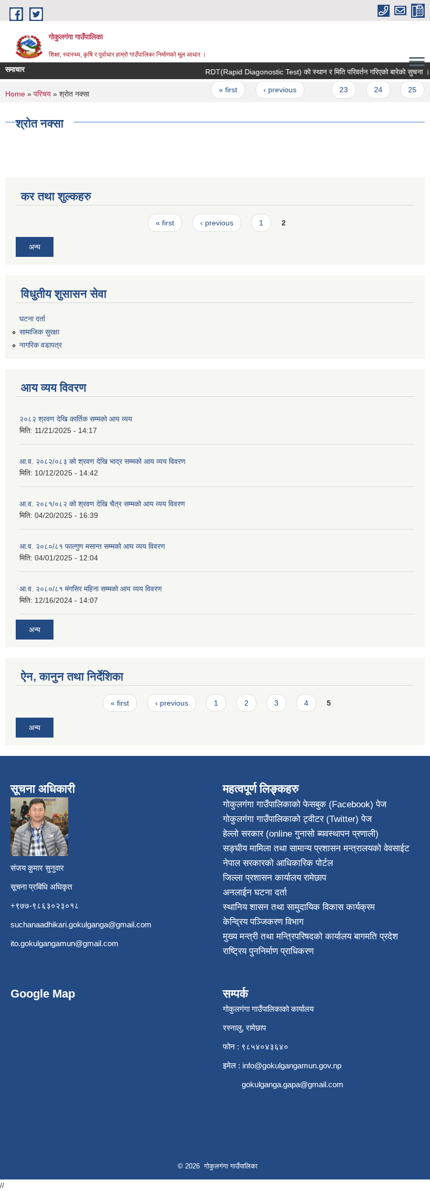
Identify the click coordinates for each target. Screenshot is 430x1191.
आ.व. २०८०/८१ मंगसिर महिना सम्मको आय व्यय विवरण (90, 588)
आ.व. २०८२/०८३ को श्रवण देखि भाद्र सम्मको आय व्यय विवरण (102, 461)
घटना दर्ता (32, 319)
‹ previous (274, 89)
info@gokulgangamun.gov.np (291, 1065)
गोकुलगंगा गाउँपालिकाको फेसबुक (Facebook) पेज (304, 804)
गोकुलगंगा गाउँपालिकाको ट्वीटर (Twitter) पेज (297, 819)
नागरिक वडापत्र (40, 345)
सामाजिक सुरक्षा (39, 332)
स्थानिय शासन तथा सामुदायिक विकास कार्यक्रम (299, 907)
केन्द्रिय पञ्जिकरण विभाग (263, 922)
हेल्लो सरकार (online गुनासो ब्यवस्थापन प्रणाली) (301, 834)
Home (15, 94)
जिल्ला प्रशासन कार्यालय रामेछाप (274, 878)
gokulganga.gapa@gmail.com (292, 1084)
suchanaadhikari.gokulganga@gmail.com (81, 924)
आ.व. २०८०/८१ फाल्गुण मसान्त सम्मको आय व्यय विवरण (92, 546)
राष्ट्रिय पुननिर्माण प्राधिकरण (268, 951)
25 (406, 89)
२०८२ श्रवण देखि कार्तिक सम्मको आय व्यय (75, 419)
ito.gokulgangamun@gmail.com (64, 943)
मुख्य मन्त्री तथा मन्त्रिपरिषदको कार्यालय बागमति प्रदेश (310, 936)
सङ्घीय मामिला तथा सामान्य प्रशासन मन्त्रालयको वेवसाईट (316, 848)
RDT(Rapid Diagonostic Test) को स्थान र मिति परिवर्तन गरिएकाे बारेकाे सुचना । (311, 72)
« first (222, 89)
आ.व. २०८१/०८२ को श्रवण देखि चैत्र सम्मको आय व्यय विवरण (102, 504)
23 (338, 89)
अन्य (34, 247)
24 (372, 89)
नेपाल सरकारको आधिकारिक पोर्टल (278, 863)
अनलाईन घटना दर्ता (255, 892)
